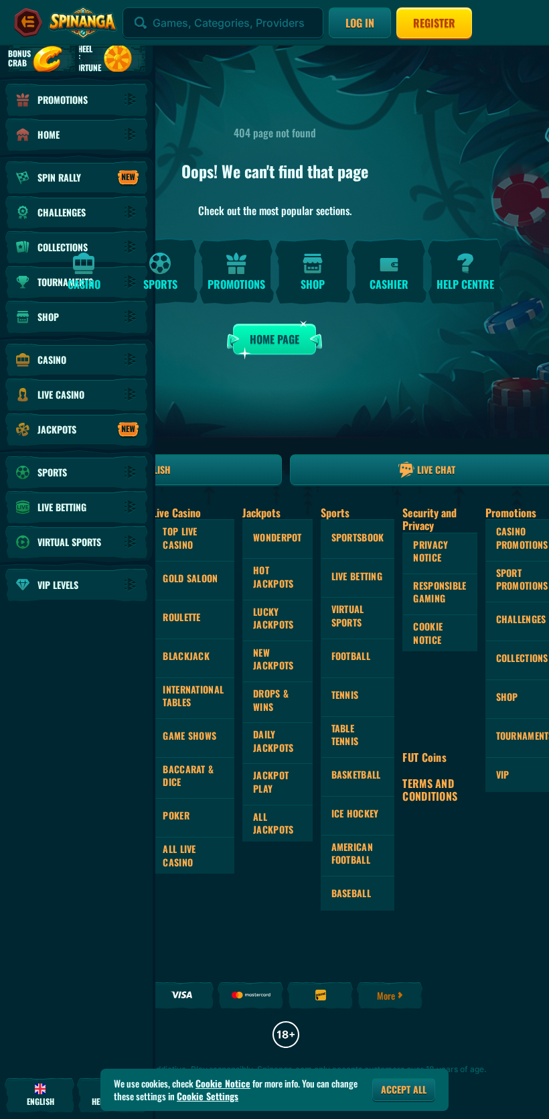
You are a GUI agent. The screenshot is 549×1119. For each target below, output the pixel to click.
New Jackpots (273, 659)
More (386, 995)
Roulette (181, 617)
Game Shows (189, 735)
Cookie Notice (428, 633)
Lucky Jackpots (273, 618)
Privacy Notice (430, 551)
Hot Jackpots (273, 576)
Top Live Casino (180, 537)
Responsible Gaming (439, 592)
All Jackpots (273, 823)
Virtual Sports (347, 615)
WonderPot (277, 537)
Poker (176, 815)
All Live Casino (179, 855)
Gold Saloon (190, 578)
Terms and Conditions (429, 790)
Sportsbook (357, 537)
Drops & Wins (271, 700)
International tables (193, 696)
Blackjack (186, 656)
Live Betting (356, 576)
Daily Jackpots (273, 740)
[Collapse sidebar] (28, 23)
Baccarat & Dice (188, 775)
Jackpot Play (271, 781)
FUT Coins (424, 757)
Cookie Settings (207, 1096)
